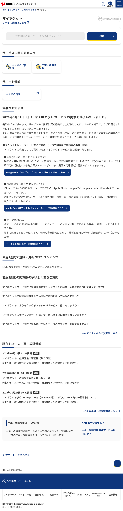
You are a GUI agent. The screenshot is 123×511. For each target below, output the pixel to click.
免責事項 (54, 494)
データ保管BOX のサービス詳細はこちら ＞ (27, 243)
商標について (83, 494)
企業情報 (113, 494)
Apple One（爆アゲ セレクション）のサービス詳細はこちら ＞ (37, 208)
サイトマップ (10, 494)
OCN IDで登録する (92, 423)
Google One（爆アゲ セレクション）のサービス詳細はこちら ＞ (37, 172)
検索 (102, 36)
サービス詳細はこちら (14, 22)
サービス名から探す (26, 10)
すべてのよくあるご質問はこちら (100, 333)
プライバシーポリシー (69, 495)
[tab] (119, 3)
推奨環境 (39, 494)
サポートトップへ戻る (17, 455)
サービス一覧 (24, 494)
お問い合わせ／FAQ (98, 494)
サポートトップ (8, 10)
